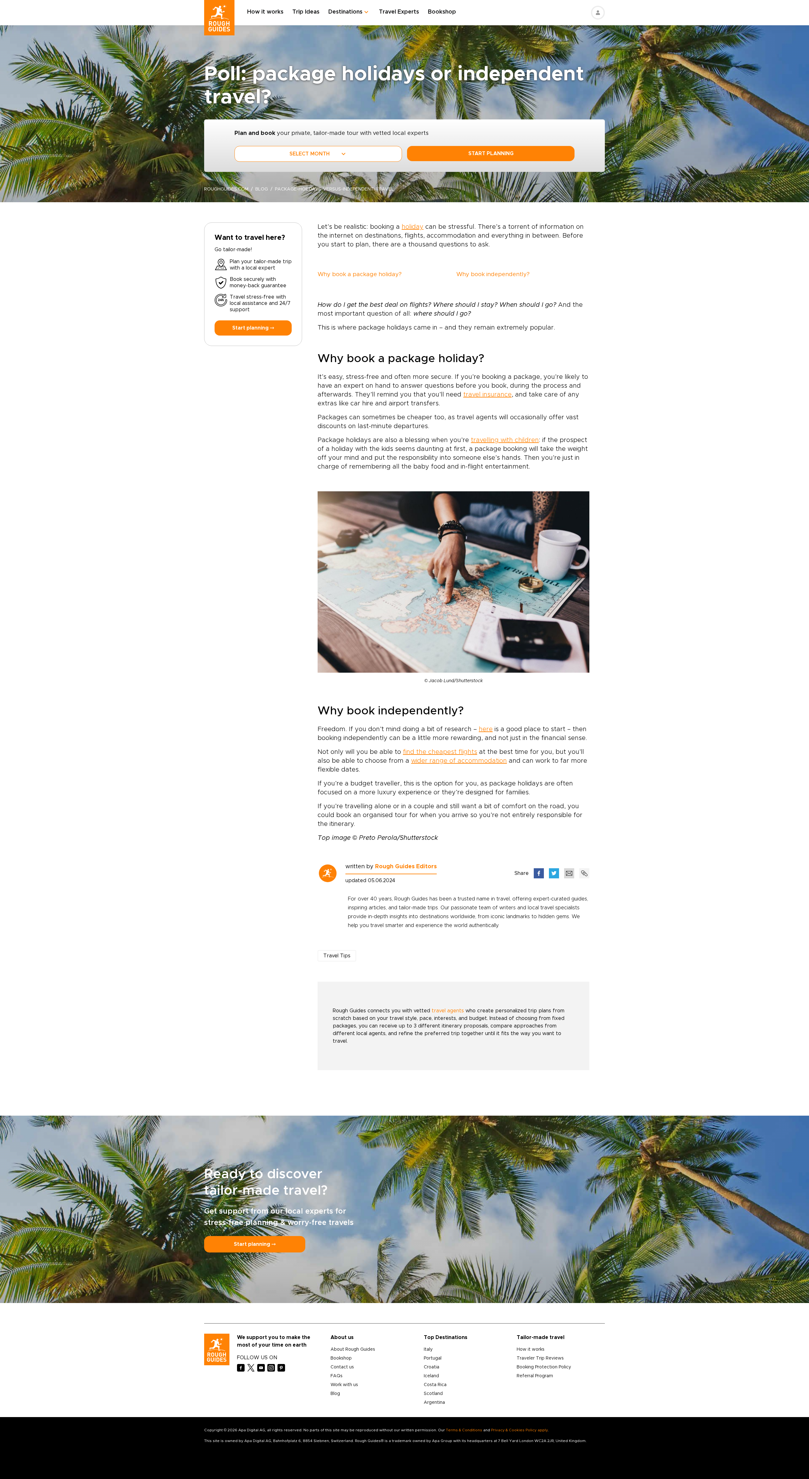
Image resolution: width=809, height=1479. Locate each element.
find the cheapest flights (440, 752)
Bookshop (442, 12)
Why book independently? (493, 274)
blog (261, 189)
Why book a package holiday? (360, 274)
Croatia (431, 1367)
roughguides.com (226, 189)
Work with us (344, 1385)
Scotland (433, 1393)
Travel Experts (399, 12)
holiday (412, 227)
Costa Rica (435, 1385)
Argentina (434, 1402)
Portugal (432, 1358)
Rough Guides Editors (406, 867)
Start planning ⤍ (253, 327)
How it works (265, 12)
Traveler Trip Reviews (540, 1358)
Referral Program (535, 1376)
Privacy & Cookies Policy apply (519, 1430)
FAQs (337, 1376)
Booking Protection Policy (544, 1367)
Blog (335, 1393)
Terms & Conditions (464, 1430)
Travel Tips (336, 955)
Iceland (431, 1376)
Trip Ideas (305, 12)
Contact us (342, 1367)
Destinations (345, 12)
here (486, 729)
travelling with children (505, 440)
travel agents (448, 1010)
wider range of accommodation (459, 761)
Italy (428, 1349)
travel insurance (487, 394)
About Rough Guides (353, 1349)
